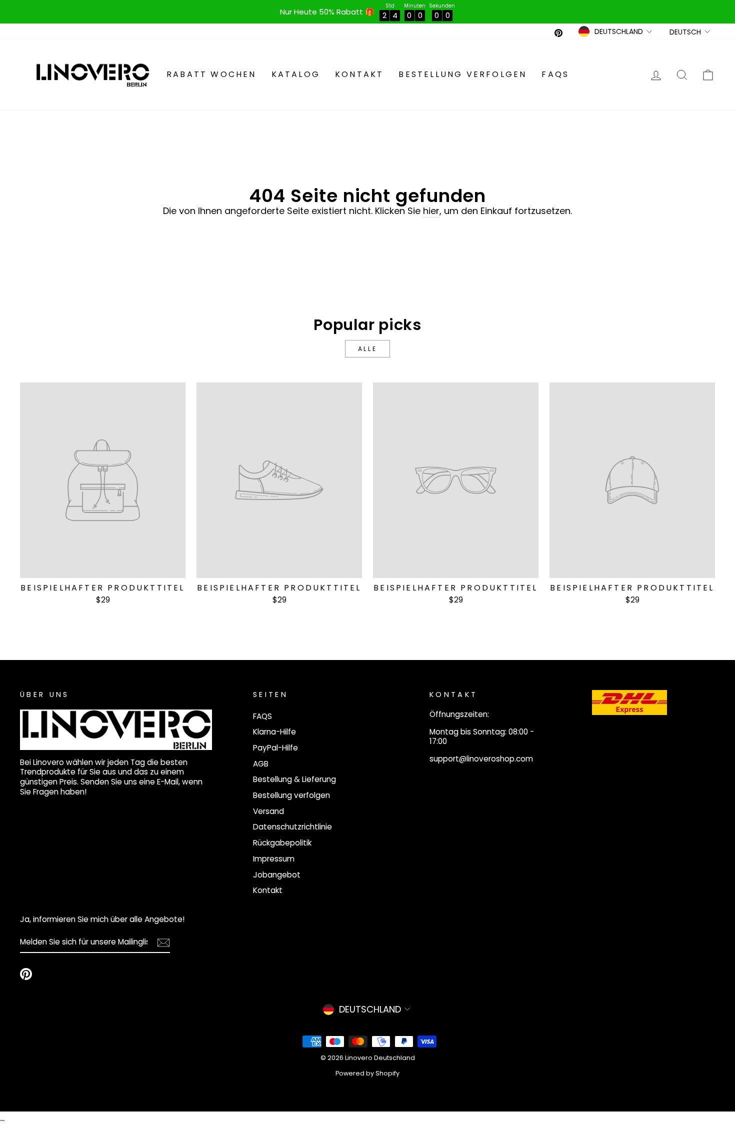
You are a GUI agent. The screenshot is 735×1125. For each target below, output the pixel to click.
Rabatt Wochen (211, 74)
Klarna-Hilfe (274, 731)
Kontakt (359, 74)
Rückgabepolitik (282, 843)
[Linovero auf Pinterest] (26, 974)
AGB (260, 763)
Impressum (273, 859)
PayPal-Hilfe (275, 747)
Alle (367, 348)
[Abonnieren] (163, 942)
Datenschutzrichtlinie (292, 827)
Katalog (296, 74)
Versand (268, 811)
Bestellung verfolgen (462, 74)
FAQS (555, 74)
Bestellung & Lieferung (294, 779)
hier (431, 211)
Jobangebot (276, 875)
